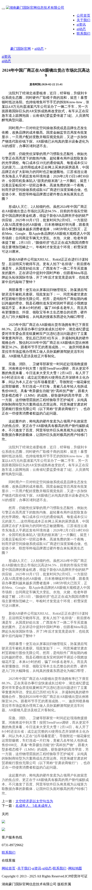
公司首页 (83, 15)
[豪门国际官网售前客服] (3, 822)
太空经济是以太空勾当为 (34, 801)
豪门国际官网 (20, 48)
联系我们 (83, 33)
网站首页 (8, 868)
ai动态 (81, 29)
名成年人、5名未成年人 (33, 805)
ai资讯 (81, 24)
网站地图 (75, 868)
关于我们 (83, 20)
